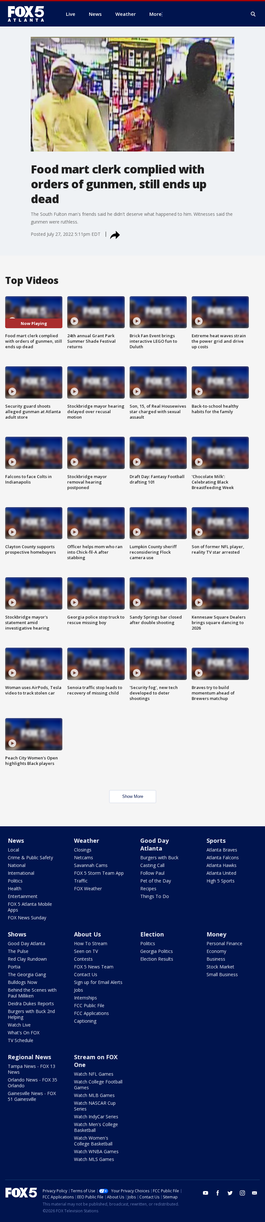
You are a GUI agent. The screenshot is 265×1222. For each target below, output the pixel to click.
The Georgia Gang (27, 974)
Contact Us (85, 974)
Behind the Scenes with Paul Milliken (32, 993)
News (16, 840)
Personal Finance (224, 943)
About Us (87, 934)
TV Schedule (20, 1040)
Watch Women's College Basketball (93, 1141)
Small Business (222, 974)
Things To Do (154, 896)
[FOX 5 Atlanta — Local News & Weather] (29, 14)
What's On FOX (23, 1032)
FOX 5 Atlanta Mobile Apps (30, 907)
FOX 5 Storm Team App (99, 873)
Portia (14, 967)
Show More (132, 796)
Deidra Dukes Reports (31, 1003)
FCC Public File (89, 1005)
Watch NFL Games (93, 1074)
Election (152, 934)
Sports (216, 840)
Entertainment (22, 896)
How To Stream (90, 943)
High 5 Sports (221, 881)
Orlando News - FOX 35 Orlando (32, 1083)
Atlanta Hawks (222, 865)
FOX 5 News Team (93, 967)
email (254, 1193)
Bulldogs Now (22, 982)
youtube (205, 1193)
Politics (15, 881)
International (21, 873)
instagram (242, 1193)
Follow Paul (152, 873)
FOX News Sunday (27, 917)
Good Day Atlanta (154, 844)
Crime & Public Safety (30, 857)
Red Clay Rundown (27, 959)
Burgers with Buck (159, 857)
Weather (86, 840)
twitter (230, 1193)
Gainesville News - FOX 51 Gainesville (32, 1096)
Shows (17, 934)
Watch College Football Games (98, 1085)
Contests (83, 959)
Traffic (81, 881)
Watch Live (19, 1025)
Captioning (85, 1021)
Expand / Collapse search (253, 14)
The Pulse (18, 951)
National (17, 865)
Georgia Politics (156, 951)
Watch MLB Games (94, 1095)
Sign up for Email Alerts (98, 982)
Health (14, 888)
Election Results (156, 959)
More (155, 14)
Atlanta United (221, 873)
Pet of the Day (155, 881)
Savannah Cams (91, 865)
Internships (85, 998)
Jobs (78, 990)
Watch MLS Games (94, 1159)
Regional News (29, 1057)
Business (216, 959)
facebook (218, 1193)
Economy (216, 951)
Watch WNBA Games (96, 1151)
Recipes (148, 888)
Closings (82, 850)
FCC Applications (91, 1013)
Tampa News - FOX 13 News (31, 1069)
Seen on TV (86, 951)
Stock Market (220, 967)
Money (216, 934)
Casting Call (152, 865)
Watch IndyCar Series (96, 1116)
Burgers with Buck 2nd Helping (31, 1014)
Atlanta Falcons (223, 857)
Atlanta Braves (222, 850)
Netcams (83, 857)
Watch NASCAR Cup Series (95, 1106)
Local (13, 850)
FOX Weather (88, 888)
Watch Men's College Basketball (96, 1127)
